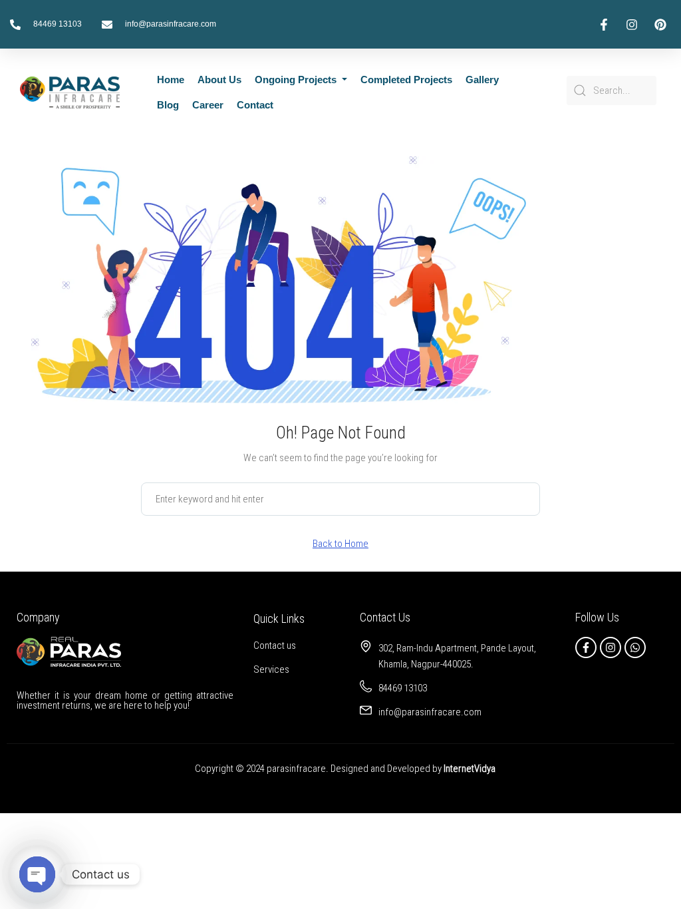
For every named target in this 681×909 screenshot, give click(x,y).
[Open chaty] (37, 874)
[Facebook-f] (586, 647)
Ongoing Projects (297, 79)
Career (207, 104)
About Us (219, 79)
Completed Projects (406, 79)
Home (170, 79)
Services (271, 669)
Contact (255, 104)
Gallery (482, 79)
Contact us (274, 645)
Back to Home (340, 544)
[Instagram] (610, 647)
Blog (168, 104)
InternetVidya (469, 769)
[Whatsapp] (635, 647)
